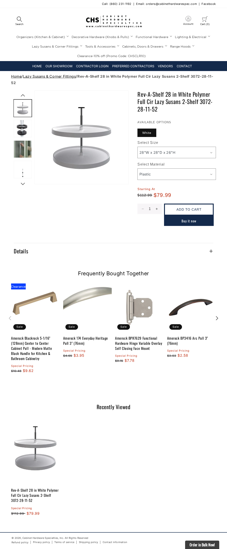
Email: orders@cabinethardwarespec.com (166, 4)
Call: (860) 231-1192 (116, 4)
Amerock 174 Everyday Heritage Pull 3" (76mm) (85, 341)
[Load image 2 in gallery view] (23, 128)
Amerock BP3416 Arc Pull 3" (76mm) (187, 341)
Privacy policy (41, 542)
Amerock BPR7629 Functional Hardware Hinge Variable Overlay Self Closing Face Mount (138, 343)
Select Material (151, 164)
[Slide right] (23, 184)
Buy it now (189, 220)
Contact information (115, 542)
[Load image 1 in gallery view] (23, 108)
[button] (19, 21)
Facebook (209, 4)
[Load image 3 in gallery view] (23, 149)
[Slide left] (23, 95)
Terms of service (64, 542)
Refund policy (20, 542)
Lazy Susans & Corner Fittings (49, 76)
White (146, 133)
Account (188, 21)
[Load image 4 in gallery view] (23, 169)
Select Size (147, 142)
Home (16, 76)
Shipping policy (88, 542)
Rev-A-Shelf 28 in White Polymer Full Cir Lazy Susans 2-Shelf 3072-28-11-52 (35, 495)
